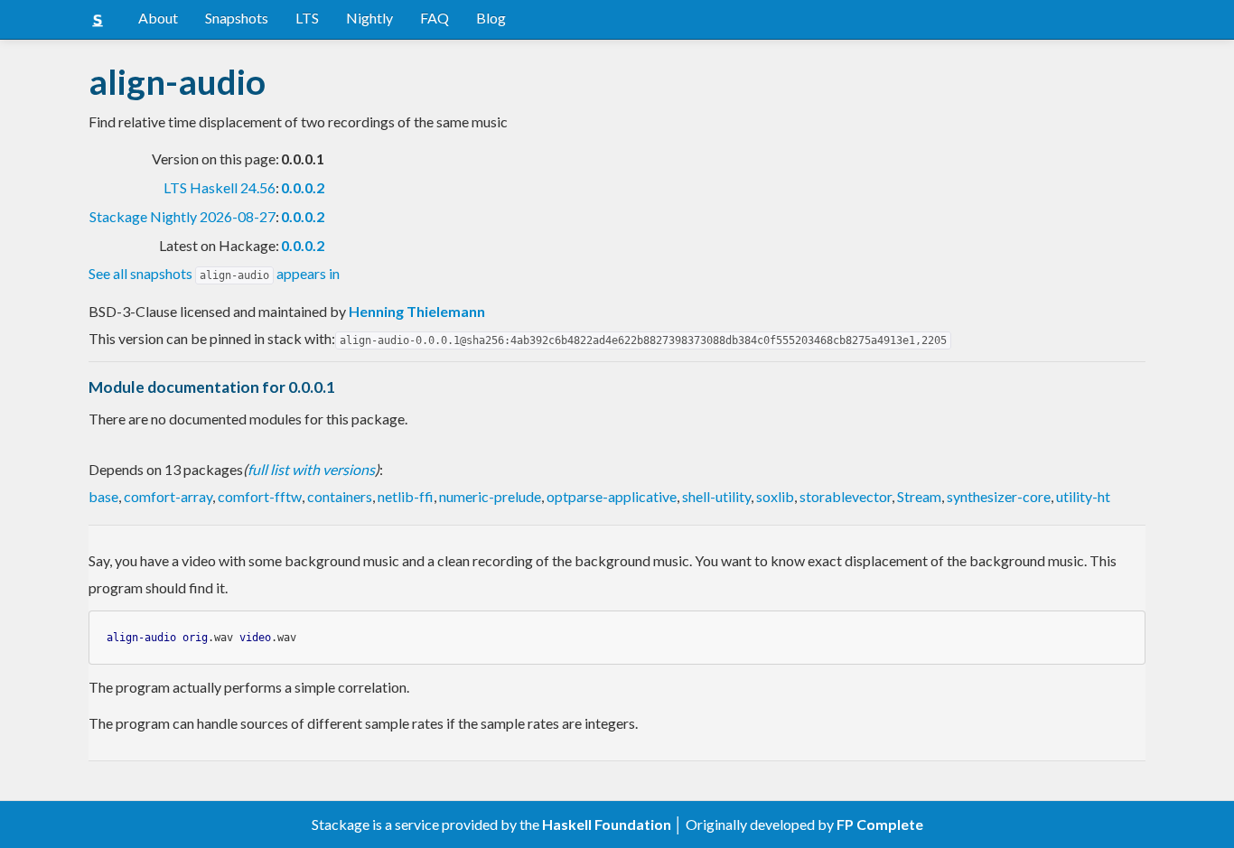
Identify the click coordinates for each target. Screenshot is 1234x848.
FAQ (434, 17)
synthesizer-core (999, 496)
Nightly (369, 17)
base (103, 496)
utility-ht (1083, 496)
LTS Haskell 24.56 (220, 187)
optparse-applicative (612, 496)
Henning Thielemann (417, 311)
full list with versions (311, 469)
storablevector (845, 496)
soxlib (775, 496)
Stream (919, 496)
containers (339, 496)
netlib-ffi (406, 496)
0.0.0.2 (302, 187)
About (158, 17)
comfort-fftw (260, 496)
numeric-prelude (490, 496)
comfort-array (168, 496)
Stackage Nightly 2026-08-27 (182, 216)
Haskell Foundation (606, 824)
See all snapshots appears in (214, 273)
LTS (307, 17)
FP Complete (880, 824)
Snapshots (236, 17)
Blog (491, 17)
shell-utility (716, 496)
